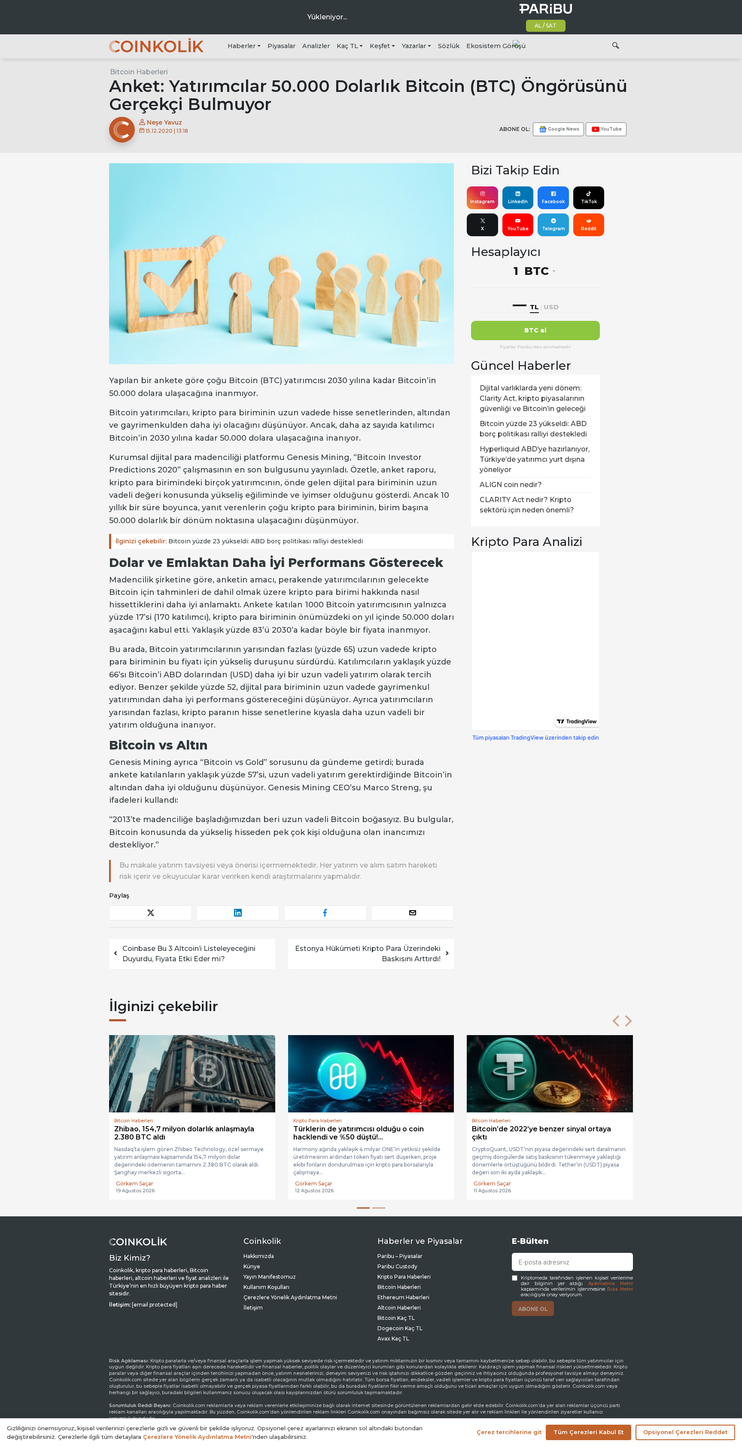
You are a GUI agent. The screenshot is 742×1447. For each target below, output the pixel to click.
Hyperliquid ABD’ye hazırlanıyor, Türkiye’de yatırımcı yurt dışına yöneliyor (535, 459)
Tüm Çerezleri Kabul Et (588, 1432)
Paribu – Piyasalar (400, 1256)
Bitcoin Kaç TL (396, 1318)
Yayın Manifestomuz (269, 1276)
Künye (251, 1266)
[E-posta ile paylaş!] (412, 913)
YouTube (518, 229)
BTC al (535, 330)
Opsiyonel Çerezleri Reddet (685, 1432)
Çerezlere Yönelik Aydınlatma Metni (290, 1297)
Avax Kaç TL (393, 1338)
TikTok (589, 201)
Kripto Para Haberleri (404, 1276)
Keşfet (380, 46)
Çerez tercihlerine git (509, 1432)
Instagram (482, 201)
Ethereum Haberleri (403, 1297)
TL (534, 307)
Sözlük (448, 46)
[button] (615, 1021)
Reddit (588, 229)
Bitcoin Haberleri (139, 72)
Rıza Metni (620, 1289)
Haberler (241, 46)
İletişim (253, 1307)
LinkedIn (518, 201)
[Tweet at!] (150, 913)
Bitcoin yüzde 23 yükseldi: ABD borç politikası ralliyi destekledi (239, 541)
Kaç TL (347, 46)
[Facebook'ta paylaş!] (325, 913)
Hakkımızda (258, 1256)
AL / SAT (545, 25)
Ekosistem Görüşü (496, 46)
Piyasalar (281, 46)
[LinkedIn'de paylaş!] (238, 913)
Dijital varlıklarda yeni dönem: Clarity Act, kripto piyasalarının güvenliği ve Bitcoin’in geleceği (533, 398)
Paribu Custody (397, 1266)
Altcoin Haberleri (399, 1307)
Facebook (553, 201)
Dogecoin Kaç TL (400, 1328)
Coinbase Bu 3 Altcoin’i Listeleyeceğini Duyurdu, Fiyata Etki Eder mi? (188, 953)
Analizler (316, 46)
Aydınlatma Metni (610, 1283)
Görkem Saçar (134, 1176)
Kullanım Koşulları (266, 1287)
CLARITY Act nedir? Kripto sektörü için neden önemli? (527, 505)
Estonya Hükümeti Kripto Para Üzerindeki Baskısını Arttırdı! (368, 953)
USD (551, 307)
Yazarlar (414, 46)
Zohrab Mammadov (499, 1183)
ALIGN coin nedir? (511, 485)
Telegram (553, 229)
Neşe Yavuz (163, 122)
